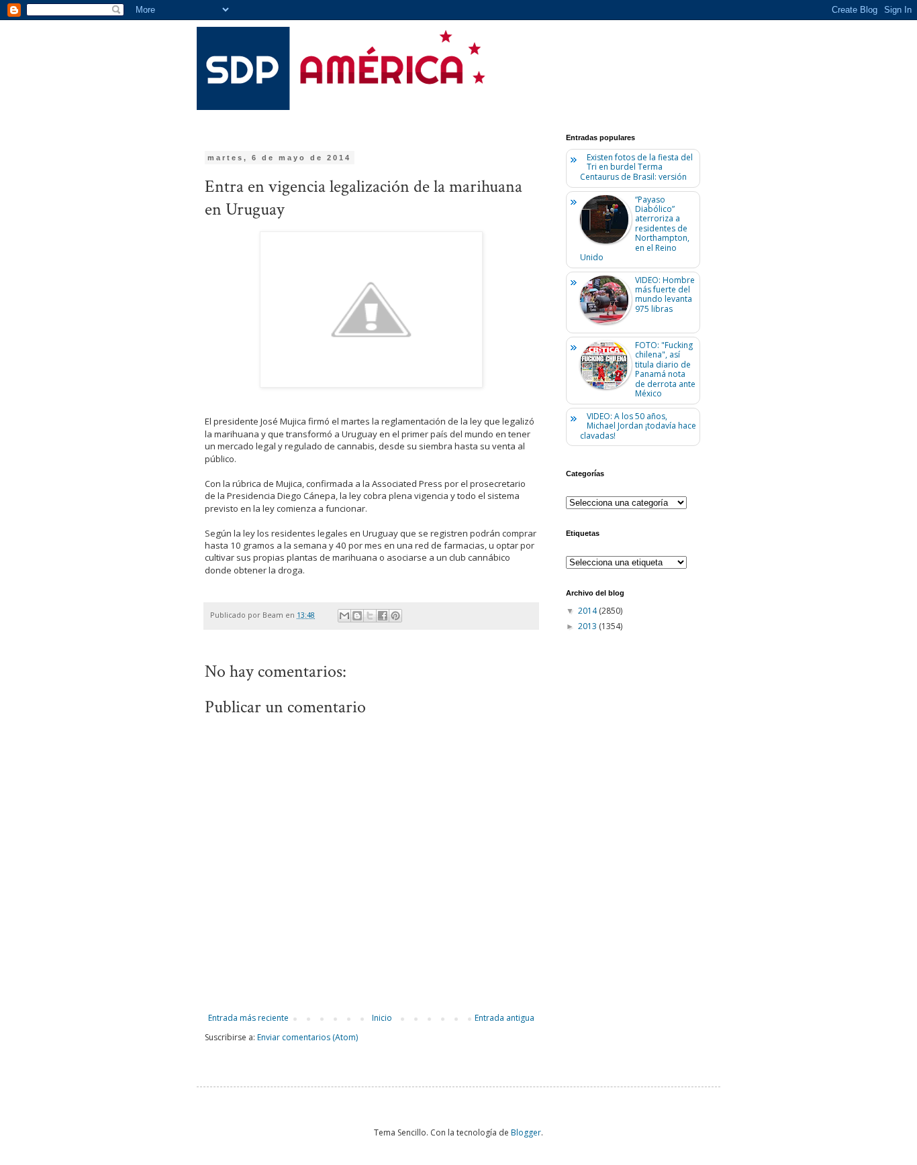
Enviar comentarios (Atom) (307, 1037)
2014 (588, 610)
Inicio (382, 1017)
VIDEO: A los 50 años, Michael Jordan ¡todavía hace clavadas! (638, 425)
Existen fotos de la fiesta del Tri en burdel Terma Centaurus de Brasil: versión (636, 167)
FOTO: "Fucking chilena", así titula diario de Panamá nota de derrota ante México (665, 369)
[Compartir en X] (370, 615)
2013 (588, 626)
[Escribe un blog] (357, 615)
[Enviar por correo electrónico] (344, 615)
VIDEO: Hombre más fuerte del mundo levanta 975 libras (665, 294)
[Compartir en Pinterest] (395, 615)
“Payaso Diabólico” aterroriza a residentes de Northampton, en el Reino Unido (634, 228)
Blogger (526, 1132)
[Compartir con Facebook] (382, 615)
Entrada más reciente (248, 1017)
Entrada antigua (504, 1017)
